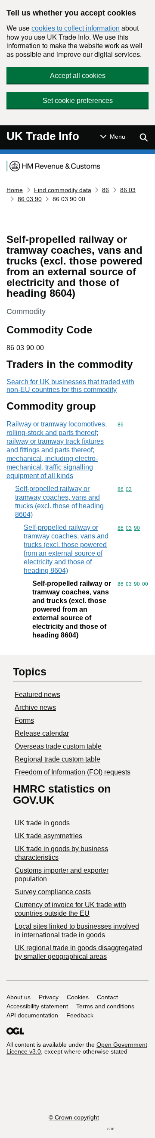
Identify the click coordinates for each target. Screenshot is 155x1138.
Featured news (37, 694)
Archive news (35, 707)
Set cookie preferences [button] (78, 100)
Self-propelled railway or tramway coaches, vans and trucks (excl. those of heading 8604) (59, 501)
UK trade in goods (42, 823)
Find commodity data (62, 190)
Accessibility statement (37, 1006)
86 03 (128, 190)
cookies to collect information (75, 28)
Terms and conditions (105, 1006)
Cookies (78, 997)
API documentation (32, 1015)
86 (105, 190)
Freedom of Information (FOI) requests (72, 772)
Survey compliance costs (53, 891)
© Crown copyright (74, 1117)
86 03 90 (30, 199)
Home (14, 190)
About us (18, 997)
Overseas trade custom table (58, 746)
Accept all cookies (77, 75)
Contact (107, 997)
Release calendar (42, 733)
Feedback (79, 1015)
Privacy (49, 997)
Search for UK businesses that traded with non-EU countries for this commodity (70, 385)
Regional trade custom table (57, 759)
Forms (24, 720)
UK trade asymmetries (48, 836)
